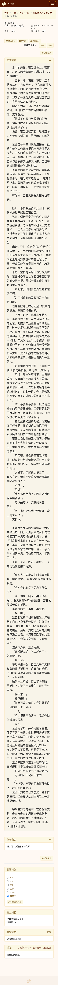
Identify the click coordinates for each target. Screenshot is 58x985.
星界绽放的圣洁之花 (42, 13)
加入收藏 (11, 41)
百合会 (11, 3)
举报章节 (35, 41)
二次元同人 (24, 13)
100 (11, 877)
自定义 (13, 896)
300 (11, 881)
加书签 (23, 41)
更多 (49, 931)
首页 (6, 13)
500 (11, 884)
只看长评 (47, 947)
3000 (12, 888)
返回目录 (47, 53)
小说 (14, 13)
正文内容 (11, 60)
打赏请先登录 (15, 902)
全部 (20, 947)
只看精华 (37, 947)
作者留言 (11, 839)
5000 (12, 892)
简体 (42, 45)
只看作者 (27, 947)
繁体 (50, 45)
